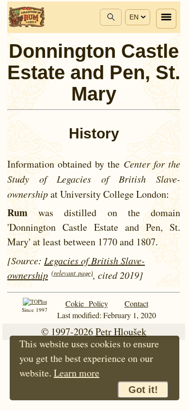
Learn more (76, 372)
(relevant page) (72, 272)
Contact (136, 303)
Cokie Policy (86, 303)
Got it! (143, 389)
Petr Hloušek (120, 331)
